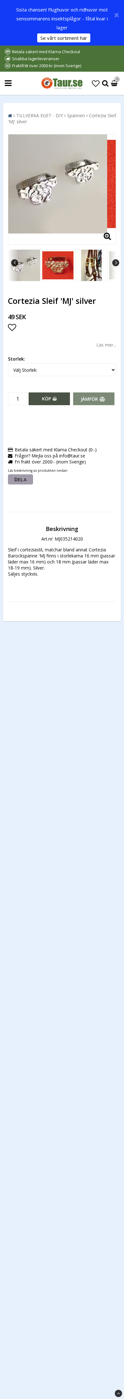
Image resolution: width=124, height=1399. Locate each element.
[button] (96, 83)
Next (115, 262)
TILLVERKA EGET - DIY (39, 115)
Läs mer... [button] (106, 345)
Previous (14, 262)
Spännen (76, 115)
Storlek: (16, 359)
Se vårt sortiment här (63, 38)
